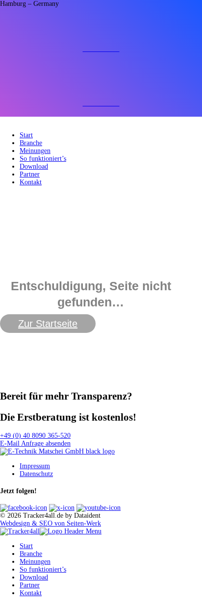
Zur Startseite (47, 323)
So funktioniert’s (43, 158)
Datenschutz (36, 474)
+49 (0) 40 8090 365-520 (35, 435)
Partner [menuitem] (30, 585)
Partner (30, 174)
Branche (31, 143)
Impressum (35, 466)
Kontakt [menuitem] (31, 593)
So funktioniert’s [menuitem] (43, 569)
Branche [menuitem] (31, 553)
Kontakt (31, 182)
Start (26, 135)
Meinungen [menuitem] (35, 561)
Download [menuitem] (34, 577)
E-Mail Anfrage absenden (35, 443)
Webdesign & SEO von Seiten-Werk (50, 523)
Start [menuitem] (26, 546)
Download (34, 166)
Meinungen (35, 150)
